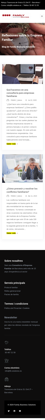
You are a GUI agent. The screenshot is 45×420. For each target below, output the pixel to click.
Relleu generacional (12, 291)
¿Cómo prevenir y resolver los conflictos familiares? (22, 190)
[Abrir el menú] (42, 16)
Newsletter (10, 317)
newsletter (26, 322)
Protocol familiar (11, 288)
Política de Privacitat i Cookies (16, 308)
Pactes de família (11, 294)
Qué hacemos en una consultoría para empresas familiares (20, 93)
